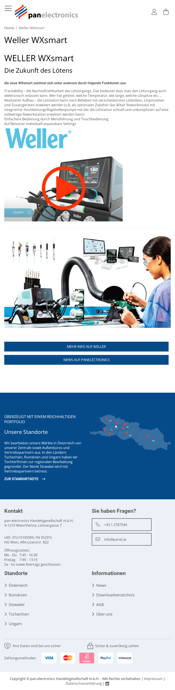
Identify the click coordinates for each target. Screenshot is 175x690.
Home (9, 28)
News (101, 585)
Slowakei (17, 604)
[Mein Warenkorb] (166, 12)
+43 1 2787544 (115, 525)
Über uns (104, 614)
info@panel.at (115, 539)
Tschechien (19, 614)
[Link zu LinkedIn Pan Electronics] (107, 683)
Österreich (18, 585)
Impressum (153, 679)
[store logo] (47, 12)
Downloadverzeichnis (115, 595)
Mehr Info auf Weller (86, 347)
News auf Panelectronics (86, 360)
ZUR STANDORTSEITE (21, 479)
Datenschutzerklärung (84, 683)
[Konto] (154, 12)
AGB (100, 604)
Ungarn (15, 624)
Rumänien (18, 595)
